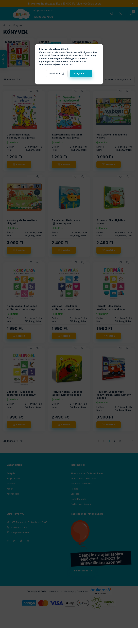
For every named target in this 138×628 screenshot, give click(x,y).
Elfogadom (79, 73)
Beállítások (54, 73)
